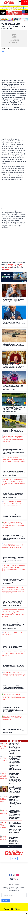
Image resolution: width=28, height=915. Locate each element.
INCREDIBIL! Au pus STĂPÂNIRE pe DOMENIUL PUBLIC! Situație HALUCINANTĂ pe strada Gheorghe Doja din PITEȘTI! (13, 709)
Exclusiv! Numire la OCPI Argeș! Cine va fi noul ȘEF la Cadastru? (13, 646)
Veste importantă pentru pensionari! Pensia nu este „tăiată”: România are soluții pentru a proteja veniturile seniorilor (13, 559)
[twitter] (26, 11)
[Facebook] (10, 875)
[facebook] (23, 11)
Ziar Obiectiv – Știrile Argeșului (11, 265)
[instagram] (23, 14)
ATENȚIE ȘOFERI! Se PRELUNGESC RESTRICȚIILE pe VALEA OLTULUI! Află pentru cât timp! (13, 731)
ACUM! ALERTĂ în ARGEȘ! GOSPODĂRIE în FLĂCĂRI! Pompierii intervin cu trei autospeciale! (13, 667)
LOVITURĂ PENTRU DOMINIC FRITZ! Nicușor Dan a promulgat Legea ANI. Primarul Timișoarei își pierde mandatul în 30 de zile (13, 495)
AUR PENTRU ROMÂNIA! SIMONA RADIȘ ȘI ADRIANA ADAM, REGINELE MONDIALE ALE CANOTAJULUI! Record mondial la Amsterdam (14, 409)
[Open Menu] (20, 2)
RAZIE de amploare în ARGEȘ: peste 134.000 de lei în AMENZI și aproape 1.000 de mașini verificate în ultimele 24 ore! (13, 687)
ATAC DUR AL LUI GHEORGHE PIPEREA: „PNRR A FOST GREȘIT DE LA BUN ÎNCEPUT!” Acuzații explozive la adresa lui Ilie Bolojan (14, 581)
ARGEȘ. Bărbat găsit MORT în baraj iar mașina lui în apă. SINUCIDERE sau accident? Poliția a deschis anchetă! (13, 430)
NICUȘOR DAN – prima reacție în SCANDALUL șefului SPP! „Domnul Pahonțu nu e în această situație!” (15, 839)
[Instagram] (17, 875)
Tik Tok (9, 267)
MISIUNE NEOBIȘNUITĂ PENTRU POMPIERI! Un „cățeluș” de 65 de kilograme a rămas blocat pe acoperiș (13, 516)
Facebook (10, 264)
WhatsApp (6, 269)
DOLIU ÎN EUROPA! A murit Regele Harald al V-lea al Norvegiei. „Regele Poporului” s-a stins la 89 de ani (13, 366)
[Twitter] (14, 875)
